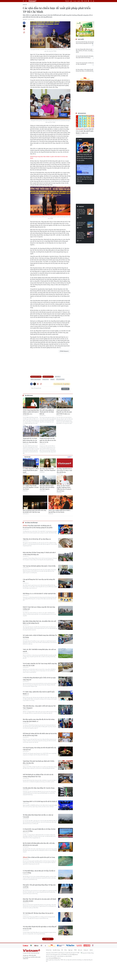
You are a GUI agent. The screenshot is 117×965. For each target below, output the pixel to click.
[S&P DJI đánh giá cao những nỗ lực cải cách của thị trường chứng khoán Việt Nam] (65, 778)
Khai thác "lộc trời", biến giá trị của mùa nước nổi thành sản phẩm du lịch (39, 900)
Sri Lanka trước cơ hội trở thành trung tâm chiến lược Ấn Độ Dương (40, 636)
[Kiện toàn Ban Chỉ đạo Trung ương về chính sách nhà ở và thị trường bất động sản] (65, 556)
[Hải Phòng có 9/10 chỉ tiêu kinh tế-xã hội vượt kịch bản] (65, 597)
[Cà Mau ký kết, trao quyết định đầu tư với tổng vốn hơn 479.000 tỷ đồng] (65, 833)
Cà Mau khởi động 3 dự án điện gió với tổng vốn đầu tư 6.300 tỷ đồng (39, 872)
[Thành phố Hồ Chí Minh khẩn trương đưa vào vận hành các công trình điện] (31, 431)
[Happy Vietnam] (52, 945)
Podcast (81, 206)
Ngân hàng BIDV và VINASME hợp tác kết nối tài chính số (40, 801)
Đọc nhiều (81, 39)
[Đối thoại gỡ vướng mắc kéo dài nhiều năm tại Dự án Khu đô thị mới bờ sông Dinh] (65, 737)
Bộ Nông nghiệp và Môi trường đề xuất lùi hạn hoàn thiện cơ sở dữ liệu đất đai (84, 70)
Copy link (24, 32)
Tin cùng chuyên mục (31, 522)
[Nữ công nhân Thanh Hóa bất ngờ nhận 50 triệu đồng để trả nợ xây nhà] (65, 930)
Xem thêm (48, 939)
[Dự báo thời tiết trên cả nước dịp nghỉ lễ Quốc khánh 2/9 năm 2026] (85, 121)
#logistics (52, 379)
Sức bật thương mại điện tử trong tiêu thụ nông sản (81, 224)
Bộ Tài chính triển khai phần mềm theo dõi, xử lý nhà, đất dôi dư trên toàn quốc (39, 844)
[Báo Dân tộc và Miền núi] (24, 945)
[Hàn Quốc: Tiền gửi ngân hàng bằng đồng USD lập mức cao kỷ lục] (65, 889)
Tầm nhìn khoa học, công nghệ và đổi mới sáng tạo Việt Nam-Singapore (39, 707)
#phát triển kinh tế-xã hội (48, 376)
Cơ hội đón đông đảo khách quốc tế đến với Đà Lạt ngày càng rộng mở (39, 678)
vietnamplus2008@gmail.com (55, 958)
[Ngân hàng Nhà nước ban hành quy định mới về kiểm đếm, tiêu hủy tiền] (65, 765)
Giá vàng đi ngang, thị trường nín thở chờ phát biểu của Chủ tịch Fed (39, 748)
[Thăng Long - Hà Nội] (88, 1)
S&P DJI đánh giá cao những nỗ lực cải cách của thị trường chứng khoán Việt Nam (38, 775)
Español (78, 1)
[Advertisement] (50, 362)
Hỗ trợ (65, 950)
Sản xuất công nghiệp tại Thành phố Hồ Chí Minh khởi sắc (47, 412)
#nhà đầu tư (57, 376)
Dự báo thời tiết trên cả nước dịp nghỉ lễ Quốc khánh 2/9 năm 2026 (85, 131)
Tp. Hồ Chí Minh (61, 379)
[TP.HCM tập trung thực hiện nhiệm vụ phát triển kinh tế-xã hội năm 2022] (31, 402)
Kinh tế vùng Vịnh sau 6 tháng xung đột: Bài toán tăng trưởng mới (39, 608)
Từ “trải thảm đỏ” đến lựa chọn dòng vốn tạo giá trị (38, 913)
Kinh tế (25, 4)
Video (80, 139)
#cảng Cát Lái (45, 379)
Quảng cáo (86, 950)
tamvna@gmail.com (74, 954)
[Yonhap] (60, 945)
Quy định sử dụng (56, 950)
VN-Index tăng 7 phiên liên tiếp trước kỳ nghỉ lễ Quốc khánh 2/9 (39, 693)
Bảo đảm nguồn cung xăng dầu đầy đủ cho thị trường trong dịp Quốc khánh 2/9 (39, 720)
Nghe (80, 217)
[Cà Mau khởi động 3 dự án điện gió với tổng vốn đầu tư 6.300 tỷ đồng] (65, 874)
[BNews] (31, 945)
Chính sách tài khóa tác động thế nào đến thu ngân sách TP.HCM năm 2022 (64, 412)
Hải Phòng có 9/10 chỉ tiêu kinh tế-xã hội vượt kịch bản (39, 593)
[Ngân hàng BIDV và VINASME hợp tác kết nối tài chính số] (65, 805)
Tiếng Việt (67, 1)
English (71, 1)
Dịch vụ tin (80, 950)
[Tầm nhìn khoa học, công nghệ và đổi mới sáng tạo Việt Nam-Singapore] (65, 710)
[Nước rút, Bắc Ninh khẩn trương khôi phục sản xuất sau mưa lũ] (65, 653)
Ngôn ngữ (70, 950)
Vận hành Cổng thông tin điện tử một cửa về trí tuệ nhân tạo (84, 179)
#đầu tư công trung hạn (35, 379)
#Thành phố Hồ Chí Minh (36, 376)
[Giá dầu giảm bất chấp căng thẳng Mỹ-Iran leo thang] (65, 792)
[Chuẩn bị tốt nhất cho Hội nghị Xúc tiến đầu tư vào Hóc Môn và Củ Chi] (48, 431)
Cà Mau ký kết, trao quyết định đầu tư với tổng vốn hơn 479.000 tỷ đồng (39, 830)
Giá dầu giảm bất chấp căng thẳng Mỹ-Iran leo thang (38, 788)
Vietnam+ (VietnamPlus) (32, 1)
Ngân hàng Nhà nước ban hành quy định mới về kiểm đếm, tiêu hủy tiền (38, 762)
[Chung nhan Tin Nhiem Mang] (87, 953)
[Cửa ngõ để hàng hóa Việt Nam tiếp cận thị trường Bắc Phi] (65, 583)
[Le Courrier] (79, 945)
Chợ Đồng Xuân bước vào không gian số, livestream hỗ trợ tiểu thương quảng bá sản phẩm (37, 526)
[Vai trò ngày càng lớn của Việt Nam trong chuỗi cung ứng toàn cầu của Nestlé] (65, 667)
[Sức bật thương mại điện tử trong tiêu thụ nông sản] (90, 225)
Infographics (82, 113)
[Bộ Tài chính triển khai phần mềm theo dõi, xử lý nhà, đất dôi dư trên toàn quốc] (65, 847)
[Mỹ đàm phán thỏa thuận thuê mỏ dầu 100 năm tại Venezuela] (65, 819)
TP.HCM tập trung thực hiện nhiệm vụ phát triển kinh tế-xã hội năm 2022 (31, 412)
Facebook (24, 23)
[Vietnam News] (70, 945)
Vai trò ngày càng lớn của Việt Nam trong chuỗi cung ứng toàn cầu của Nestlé (40, 664)
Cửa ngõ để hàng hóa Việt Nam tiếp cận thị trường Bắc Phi (39, 580)
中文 (82, 1)
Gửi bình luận (65, 388)
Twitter (24, 26)
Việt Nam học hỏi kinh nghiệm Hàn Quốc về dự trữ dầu (39, 566)
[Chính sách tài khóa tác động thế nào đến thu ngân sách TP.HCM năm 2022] (64, 402)
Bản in (24, 29)
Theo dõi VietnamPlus (58, 384)
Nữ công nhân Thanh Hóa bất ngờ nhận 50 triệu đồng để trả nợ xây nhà (39, 927)
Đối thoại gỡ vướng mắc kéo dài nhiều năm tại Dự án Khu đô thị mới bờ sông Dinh (40, 734)
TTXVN (75, 950)
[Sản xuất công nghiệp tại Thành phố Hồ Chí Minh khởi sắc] (48, 402)
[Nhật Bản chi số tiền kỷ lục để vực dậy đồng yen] (65, 543)
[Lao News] (41, 945)
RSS (62, 950)
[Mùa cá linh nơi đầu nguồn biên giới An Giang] (65, 861)
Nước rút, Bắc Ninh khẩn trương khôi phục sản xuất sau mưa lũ (39, 650)
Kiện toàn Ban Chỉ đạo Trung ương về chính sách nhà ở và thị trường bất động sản (39, 553)
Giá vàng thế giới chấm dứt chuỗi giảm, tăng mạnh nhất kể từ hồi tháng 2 (84, 56)
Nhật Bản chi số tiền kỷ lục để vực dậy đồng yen (37, 539)
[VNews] (92, 945)
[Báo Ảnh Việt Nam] (87, 945)
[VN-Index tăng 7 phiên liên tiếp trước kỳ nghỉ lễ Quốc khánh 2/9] (65, 695)
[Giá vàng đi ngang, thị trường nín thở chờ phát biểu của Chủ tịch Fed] (65, 751)
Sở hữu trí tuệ (48, 950)
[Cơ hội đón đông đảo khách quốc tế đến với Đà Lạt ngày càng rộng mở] (65, 681)
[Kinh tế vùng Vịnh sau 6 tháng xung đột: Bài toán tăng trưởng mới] (65, 611)
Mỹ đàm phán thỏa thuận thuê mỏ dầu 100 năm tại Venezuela (38, 816)
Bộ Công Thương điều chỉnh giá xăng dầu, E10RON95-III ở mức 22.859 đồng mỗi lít (84, 51)
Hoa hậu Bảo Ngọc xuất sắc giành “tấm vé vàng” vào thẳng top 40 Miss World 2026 (81, 212)
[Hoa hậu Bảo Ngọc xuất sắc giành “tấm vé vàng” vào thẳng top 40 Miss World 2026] (90, 212)
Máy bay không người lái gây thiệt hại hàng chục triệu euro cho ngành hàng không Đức (81, 235)
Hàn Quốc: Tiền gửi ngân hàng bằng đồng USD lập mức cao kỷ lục (39, 886)
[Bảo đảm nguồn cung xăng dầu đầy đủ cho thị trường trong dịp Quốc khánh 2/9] (65, 723)
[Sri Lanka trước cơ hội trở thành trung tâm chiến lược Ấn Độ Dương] (65, 639)
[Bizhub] (36, 945)
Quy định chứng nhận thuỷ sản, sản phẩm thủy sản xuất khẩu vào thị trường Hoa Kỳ (39, 622)
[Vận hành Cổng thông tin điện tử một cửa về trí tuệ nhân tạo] (85, 169)
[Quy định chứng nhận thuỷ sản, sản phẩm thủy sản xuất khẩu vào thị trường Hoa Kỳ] (65, 625)
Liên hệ (91, 950)
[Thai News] (45, 945)
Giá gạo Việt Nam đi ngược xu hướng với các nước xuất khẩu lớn (84, 63)
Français (74, 1)
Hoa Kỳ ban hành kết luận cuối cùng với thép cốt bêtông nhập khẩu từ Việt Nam (84, 42)
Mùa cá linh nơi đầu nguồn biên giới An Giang (41, 857)
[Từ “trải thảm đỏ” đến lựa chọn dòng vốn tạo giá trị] (65, 917)
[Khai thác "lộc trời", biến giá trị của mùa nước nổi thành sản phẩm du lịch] (65, 903)
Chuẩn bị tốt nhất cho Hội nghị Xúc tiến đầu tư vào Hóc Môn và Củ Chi (48, 440)
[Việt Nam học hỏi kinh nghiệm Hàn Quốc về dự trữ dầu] (65, 570)
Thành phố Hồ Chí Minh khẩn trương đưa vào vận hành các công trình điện (30, 440)
